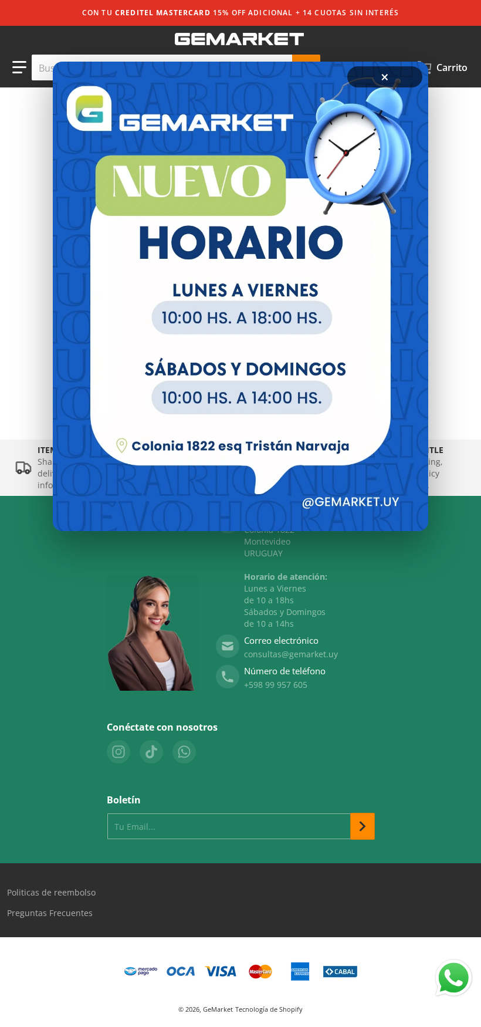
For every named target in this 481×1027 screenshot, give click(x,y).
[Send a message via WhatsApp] (453, 978)
